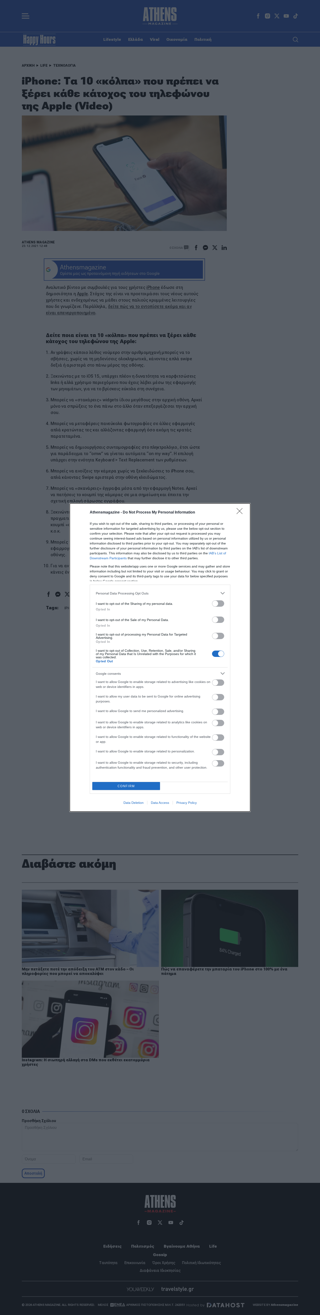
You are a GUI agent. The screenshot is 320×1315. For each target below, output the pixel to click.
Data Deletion (133, 803)
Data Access (160, 803)
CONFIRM (126, 786)
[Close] (241, 512)
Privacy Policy (186, 803)
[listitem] (160, 593)
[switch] (218, 603)
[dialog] (160, 657)
